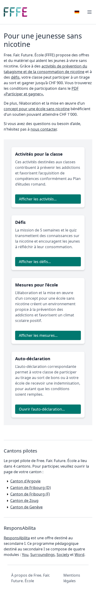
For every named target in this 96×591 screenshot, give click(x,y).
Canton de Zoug (24, 500)
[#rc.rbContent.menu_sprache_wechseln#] (77, 12)
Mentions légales (71, 578)
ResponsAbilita (17, 537)
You (25, 554)
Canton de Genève (26, 507)
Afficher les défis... (35, 261)
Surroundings (42, 554)
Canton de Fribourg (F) (30, 494)
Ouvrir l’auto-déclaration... (42, 409)
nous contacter (44, 129)
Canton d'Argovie (25, 481)
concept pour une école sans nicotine (37, 108)
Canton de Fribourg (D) (30, 487)
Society (63, 554)
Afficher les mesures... (38, 335)
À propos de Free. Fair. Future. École (30, 578)
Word (79, 554)
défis (15, 77)
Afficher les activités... (38, 199)
